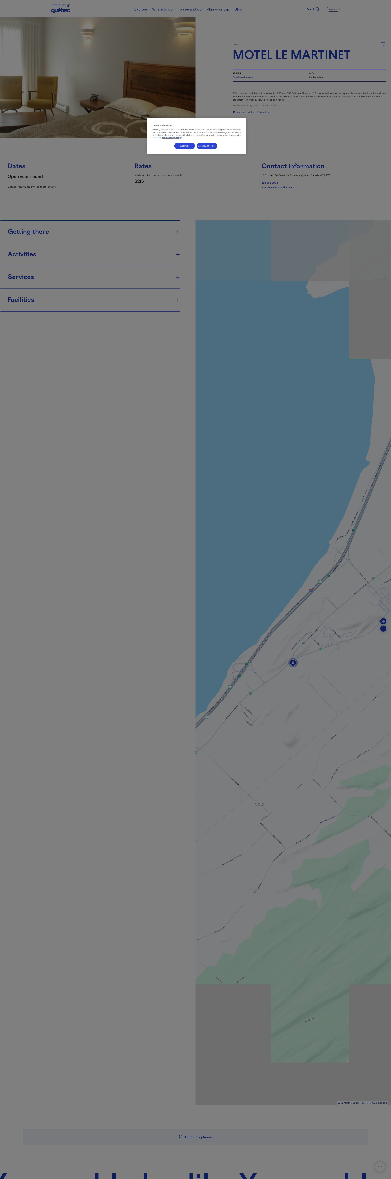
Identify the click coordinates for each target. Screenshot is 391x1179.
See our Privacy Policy (172, 137)
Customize (184, 146)
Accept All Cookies (207, 146)
